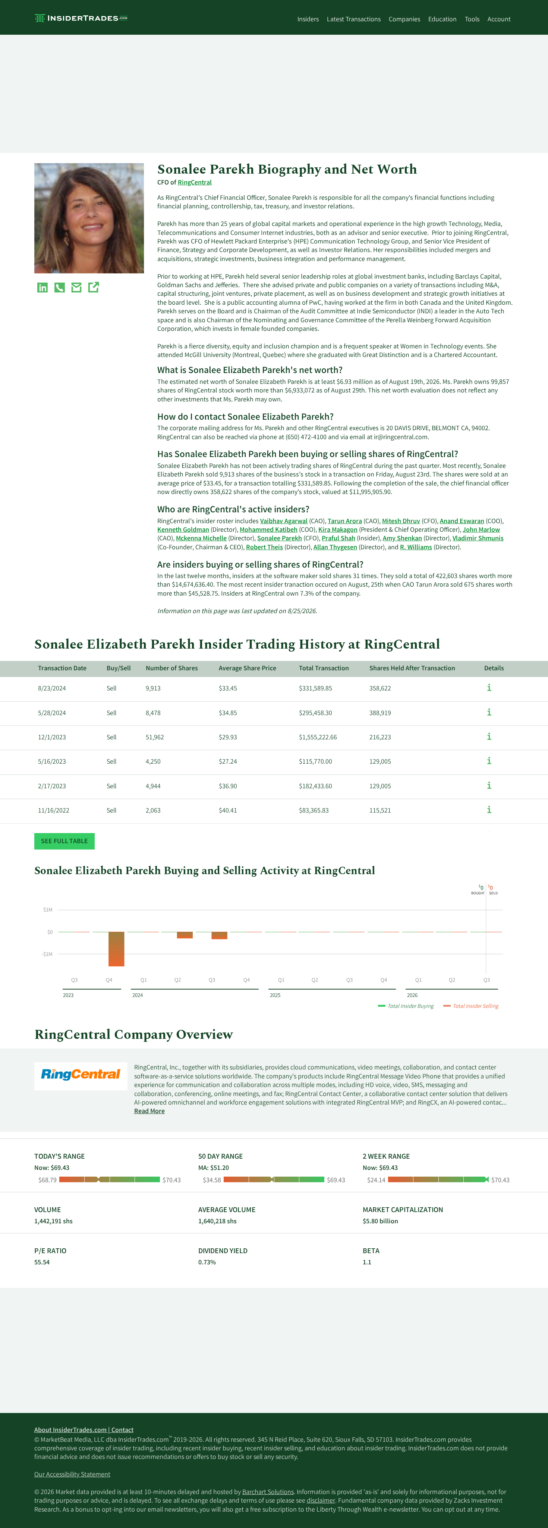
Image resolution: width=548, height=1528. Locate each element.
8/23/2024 (52, 689)
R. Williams (416, 548)
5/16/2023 (52, 762)
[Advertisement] (258, 93)
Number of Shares (172, 669)
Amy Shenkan (402, 539)
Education (442, 20)
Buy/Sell (119, 669)
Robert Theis (264, 548)
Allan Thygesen (335, 548)
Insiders (308, 20)
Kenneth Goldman (183, 530)
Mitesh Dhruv (401, 522)
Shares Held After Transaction (412, 669)
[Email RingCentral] (76, 289)
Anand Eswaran (462, 522)
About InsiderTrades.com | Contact (83, 1430)
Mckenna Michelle (201, 539)
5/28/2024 (52, 713)
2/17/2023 (52, 787)
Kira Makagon (338, 530)
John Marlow (481, 530)
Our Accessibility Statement (72, 1475)
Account (499, 20)
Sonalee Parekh (279, 539)
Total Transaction (324, 669)
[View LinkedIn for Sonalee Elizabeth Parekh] (42, 289)
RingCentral (195, 183)
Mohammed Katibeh (268, 530)
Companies (404, 20)
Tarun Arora (345, 522)
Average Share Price (247, 669)
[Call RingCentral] (59, 289)
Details (494, 669)
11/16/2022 (53, 811)
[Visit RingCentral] (93, 289)
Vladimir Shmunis (478, 539)
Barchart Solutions (268, 1492)
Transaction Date (62, 669)
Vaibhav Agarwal (284, 522)
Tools (472, 20)
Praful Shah (338, 539)
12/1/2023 (52, 738)
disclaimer (321, 1501)
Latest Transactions (354, 20)
